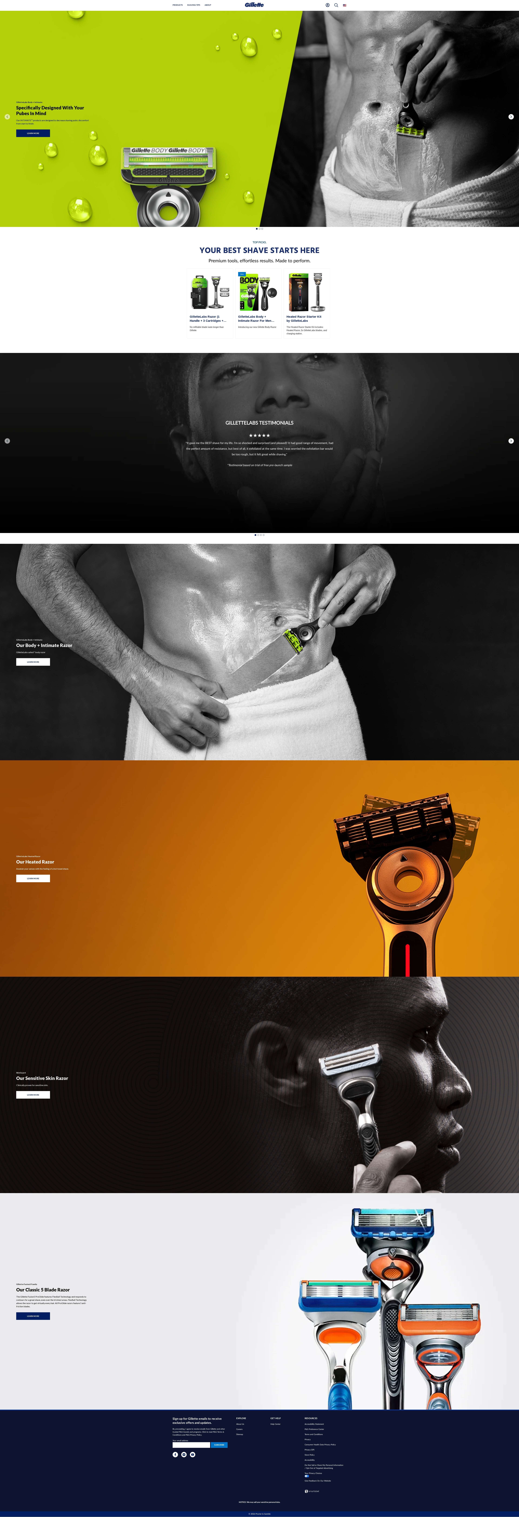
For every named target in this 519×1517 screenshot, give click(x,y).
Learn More (36, 134)
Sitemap (239, 1434)
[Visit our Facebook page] (175, 1457)
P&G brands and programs (190, 1432)
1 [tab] (257, 229)
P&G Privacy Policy (194, 1435)
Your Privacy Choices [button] (313, 1473)
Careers (239, 1429)
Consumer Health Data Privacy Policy (320, 1445)
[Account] (328, 5)
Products (178, 5)
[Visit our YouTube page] (192, 1457)
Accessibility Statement (314, 1424)
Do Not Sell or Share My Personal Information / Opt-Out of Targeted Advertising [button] (324, 1466)
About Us (240, 1424)
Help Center (275, 1424)
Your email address (180, 1441)
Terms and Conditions (314, 1434)
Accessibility (310, 1460)
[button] (336, 5)
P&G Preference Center (314, 1429)
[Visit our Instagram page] (184, 1457)
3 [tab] (262, 229)
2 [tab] (259, 229)
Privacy (308, 1440)
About (208, 5)
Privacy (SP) (309, 1450)
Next (510, 117)
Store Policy (310, 1455)
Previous (6, 117)
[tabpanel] (259, 119)
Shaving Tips (193, 5)
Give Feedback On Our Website (318, 1481)
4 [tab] (263, 535)
